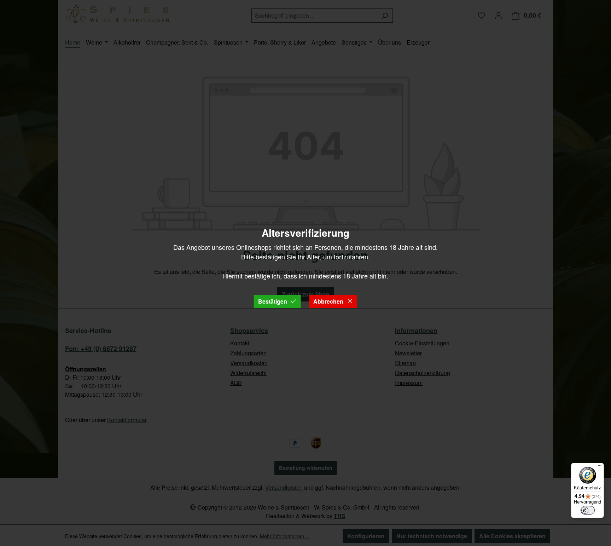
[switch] (588, 510)
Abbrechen (328, 301)
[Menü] (599, 467)
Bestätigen (272, 301)
